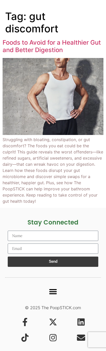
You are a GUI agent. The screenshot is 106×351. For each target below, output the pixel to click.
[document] (53, 175)
